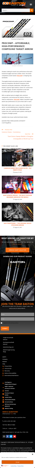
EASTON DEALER (17, 244)
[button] (32, 454)
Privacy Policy (20, 466)
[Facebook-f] (7, 436)
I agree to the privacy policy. (11, 323)
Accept (17, 462)
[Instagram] (4, 436)
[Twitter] (11, 436)
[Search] (31, 10)
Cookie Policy (14, 466)
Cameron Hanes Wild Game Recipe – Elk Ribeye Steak (17, 169)
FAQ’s (11, 413)
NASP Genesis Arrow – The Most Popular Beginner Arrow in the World (17, 196)
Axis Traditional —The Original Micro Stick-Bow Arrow (17, 224)
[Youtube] (14, 436)
